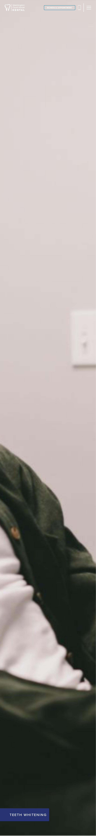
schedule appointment (59, 7)
